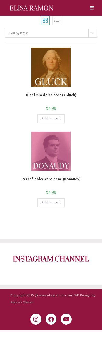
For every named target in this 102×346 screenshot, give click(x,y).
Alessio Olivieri (22, 302)
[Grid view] (45, 20)
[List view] (56, 20)
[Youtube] (66, 319)
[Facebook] (51, 319)
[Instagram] (35, 319)
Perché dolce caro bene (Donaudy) (51, 178)
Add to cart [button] (50, 118)
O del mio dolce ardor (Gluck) (51, 94)
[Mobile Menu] (90, 8)
